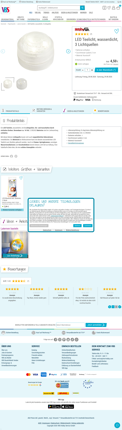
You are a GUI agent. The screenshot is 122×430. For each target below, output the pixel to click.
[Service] (104, 7)
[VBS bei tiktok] (72, 339)
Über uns (4, 350)
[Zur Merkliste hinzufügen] (116, 31)
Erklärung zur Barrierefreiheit (71, 365)
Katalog (34, 350)
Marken (83, 12)
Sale (91, 12)
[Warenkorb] (118, 7)
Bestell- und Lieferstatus (100, 364)
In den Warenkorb (105, 70)
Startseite (3, 24)
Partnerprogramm (7, 355)
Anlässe (55, 12)
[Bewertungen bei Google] (35, 384)
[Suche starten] (82, 7)
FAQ (33, 363)
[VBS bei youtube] (68, 339)
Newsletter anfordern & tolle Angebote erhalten (35, 325)
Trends (46, 12)
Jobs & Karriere (7, 353)
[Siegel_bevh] (62, 385)
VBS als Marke (6, 358)
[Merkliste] (109, 7)
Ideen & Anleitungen (69, 12)
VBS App (65, 368)
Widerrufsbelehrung (68, 360)
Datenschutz (47, 230)
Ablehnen (77, 226)
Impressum (58, 230)
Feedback (95, 366)
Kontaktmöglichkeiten (99, 361)
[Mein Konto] (113, 7)
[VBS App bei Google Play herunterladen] (54, 406)
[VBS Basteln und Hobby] (5, 9)
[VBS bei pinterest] (64, 339)
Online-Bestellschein (68, 350)
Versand (115, 64)
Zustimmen (87, 226)
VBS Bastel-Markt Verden (10, 360)
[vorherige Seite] (109, 306)
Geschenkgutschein (38, 353)
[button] (3, 51)
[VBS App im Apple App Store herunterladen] (67, 406)
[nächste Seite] (119, 306)
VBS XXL (38, 12)
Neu (30, 12)
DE (120, 2)
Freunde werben (37, 355)
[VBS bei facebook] (55, 339)
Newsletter (35, 358)
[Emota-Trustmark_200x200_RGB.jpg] (88, 384)
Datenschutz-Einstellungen (71, 363)
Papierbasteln (11, 24)
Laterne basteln (21, 24)
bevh (62, 381)
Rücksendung (66, 358)
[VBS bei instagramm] (60, 339)
